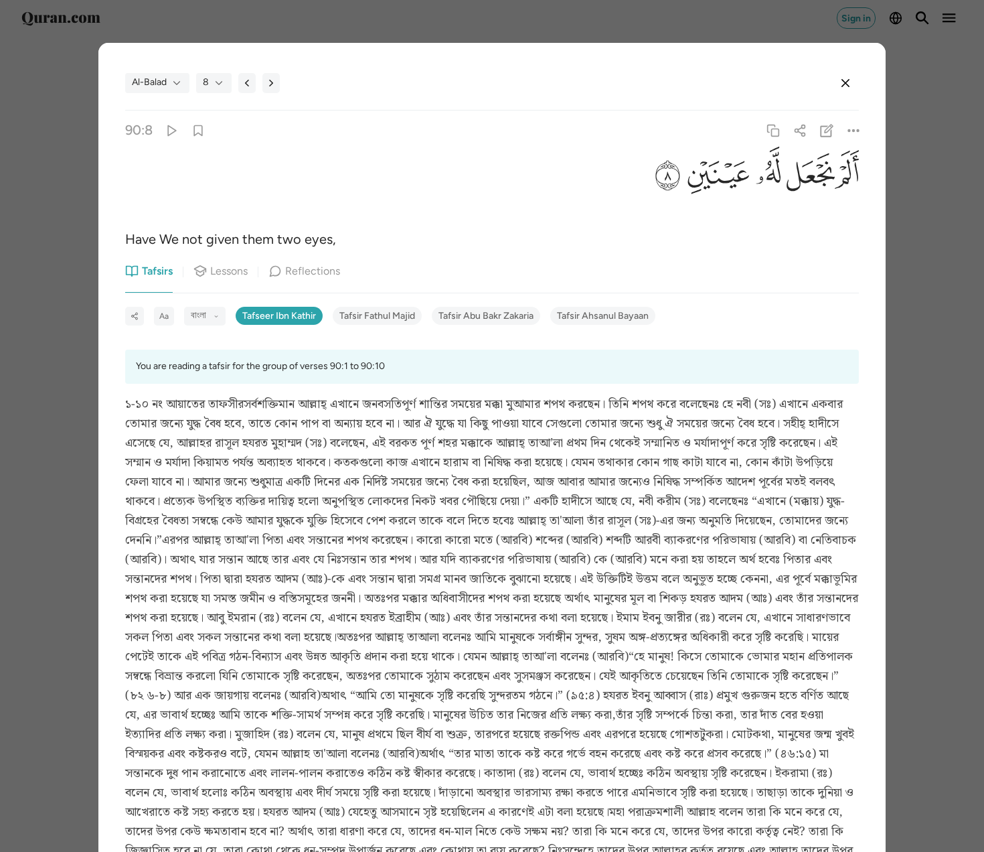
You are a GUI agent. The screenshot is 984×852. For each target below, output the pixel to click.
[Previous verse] (247, 83)
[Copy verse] (773, 130)
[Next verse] (271, 83)
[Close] (845, 83)
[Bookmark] (198, 130)
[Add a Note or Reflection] (827, 130)
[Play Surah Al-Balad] (171, 130)
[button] (847, 177)
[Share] (799, 130)
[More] (854, 130)
